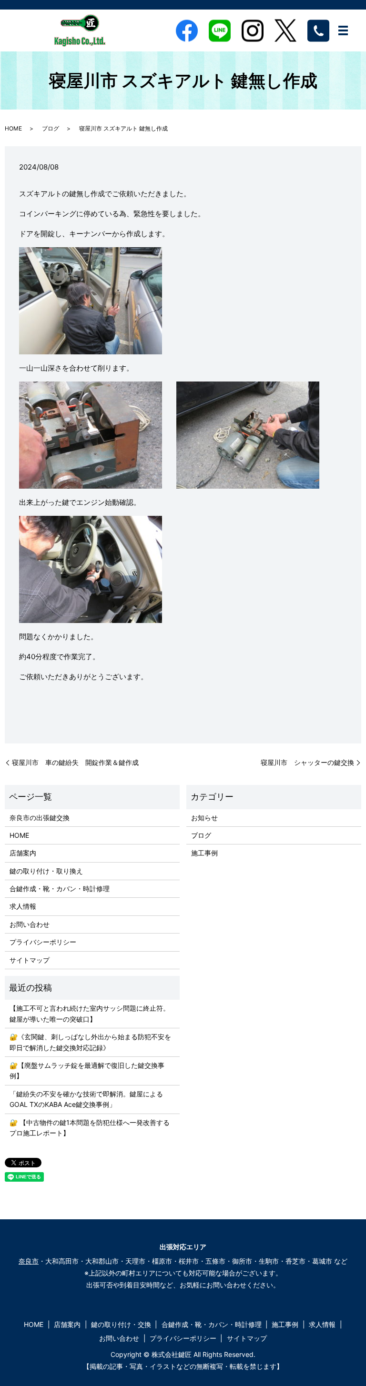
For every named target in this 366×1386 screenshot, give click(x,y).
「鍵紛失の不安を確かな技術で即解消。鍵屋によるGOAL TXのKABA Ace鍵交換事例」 (86, 1099)
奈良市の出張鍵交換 (40, 818)
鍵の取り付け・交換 (121, 1324)
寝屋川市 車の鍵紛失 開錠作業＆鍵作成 (75, 762)
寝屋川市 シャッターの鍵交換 (307, 762)
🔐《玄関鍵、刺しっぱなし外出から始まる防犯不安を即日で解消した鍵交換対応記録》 (90, 1042)
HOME (13, 128)
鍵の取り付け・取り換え (46, 871)
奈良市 (29, 1261)
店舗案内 (23, 853)
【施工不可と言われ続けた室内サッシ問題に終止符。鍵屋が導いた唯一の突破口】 (90, 1013)
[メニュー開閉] (343, 30)
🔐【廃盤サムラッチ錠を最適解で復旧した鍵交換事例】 (87, 1070)
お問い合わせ (30, 924)
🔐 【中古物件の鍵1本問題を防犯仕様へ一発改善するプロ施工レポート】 (90, 1127)
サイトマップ (30, 960)
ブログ (50, 128)
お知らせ (204, 818)
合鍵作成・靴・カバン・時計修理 (60, 888)
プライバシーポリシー (43, 942)
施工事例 (204, 853)
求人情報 (23, 906)
